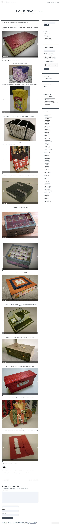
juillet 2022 (47, 120)
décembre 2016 (48, 170)
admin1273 (30, 13)
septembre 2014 (48, 190)
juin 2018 (47, 154)
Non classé (47, 36)
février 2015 (47, 183)
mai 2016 (47, 177)
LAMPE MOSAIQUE (49, 96)
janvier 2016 (47, 178)
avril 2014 (47, 197)
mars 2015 (47, 181)
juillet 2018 (47, 152)
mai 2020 (47, 132)
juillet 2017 (47, 161)
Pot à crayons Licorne (49, 99)
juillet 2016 (47, 173)
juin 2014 (47, 193)
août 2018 (47, 150)
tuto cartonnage (48, 38)
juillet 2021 (47, 126)
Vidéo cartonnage (48, 39)
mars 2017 (47, 166)
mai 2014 (47, 195)
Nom (3, 505)
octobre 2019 (47, 140)
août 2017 (47, 160)
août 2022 (47, 118)
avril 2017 (47, 164)
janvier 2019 (47, 146)
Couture (46, 35)
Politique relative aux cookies (32, 523)
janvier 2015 (47, 184)
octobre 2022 (47, 115)
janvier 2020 (47, 138)
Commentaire (5, 490)
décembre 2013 (48, 201)
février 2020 (47, 137)
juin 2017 (47, 163)
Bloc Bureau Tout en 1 (49, 101)
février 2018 (47, 158)
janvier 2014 (47, 200)
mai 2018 (47, 155)
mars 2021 (47, 129)
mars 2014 (47, 198)
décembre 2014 (48, 186)
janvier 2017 (47, 169)
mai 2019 (47, 143)
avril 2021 (47, 127)
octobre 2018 (47, 147)
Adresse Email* (47, 49)
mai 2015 (47, 180)
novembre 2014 (48, 187)
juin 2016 (47, 175)
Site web (4, 513)
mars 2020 (47, 135)
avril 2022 (47, 124)
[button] (3, 44)
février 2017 (47, 167)
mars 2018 (47, 157)
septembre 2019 (48, 141)
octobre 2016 (47, 172)
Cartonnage (36, 13)
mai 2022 (47, 123)
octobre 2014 (47, 189)
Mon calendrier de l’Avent (50, 98)
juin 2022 (47, 121)
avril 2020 (47, 133)
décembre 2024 (48, 114)
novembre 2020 (48, 130)
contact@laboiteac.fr (48, 78)
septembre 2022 (48, 117)
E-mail (4, 509)
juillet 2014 (47, 192)
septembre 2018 (48, 149)
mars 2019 (47, 144)
